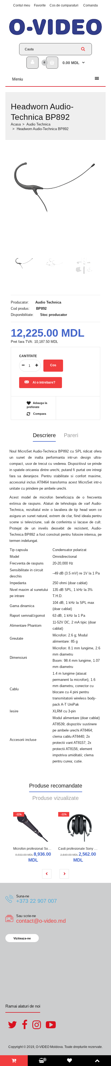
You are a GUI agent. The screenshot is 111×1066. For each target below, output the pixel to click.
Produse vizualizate (55, 798)
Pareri (71, 435)
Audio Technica (38, 124)
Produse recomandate (55, 786)
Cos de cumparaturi (64, 5)
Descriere (44, 435)
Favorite (40, 5)
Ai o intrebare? (44, 382)
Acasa (16, 124)
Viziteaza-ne (22, 938)
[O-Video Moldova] (55, 35)
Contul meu (21, 5)
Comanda (90, 5)
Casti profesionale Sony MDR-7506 (84, 849)
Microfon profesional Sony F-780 (37, 849)
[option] (55, 186)
